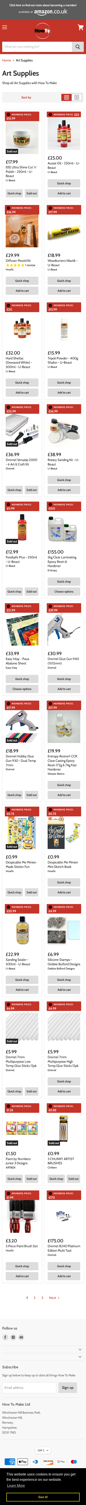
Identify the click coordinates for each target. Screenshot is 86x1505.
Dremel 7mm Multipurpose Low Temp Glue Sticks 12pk (21, 1061)
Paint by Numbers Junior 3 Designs (18, 1161)
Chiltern (52, 1167)
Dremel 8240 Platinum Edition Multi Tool (64, 1248)
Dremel (10, 468)
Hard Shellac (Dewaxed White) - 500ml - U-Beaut (19, 362)
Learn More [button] (16, 1485)
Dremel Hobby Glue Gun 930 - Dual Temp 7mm (21, 760)
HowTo (10, 269)
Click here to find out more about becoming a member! (43, 5)
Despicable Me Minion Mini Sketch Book (63, 864)
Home (6, 60)
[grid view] (66, 97)
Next (53, 1298)
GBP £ (40, 1450)
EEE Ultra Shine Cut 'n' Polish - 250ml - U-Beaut (21, 171)
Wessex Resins (56, 773)
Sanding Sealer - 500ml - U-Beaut (18, 962)
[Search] (78, 47)
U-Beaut (10, 180)
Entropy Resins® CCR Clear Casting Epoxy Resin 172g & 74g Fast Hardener (62, 762)
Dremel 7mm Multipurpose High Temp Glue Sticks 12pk (63, 1061)
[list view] (77, 97)
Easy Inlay (11, 667)
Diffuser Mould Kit (18, 261)
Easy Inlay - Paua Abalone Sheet (17, 661)
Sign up (67, 1387)
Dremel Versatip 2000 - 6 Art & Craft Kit (21, 462)
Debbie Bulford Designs (61, 968)
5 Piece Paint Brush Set (22, 1246)
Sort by (26, 97)
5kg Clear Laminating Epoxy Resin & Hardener (62, 561)
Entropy (52, 570)
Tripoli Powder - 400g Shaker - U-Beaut (63, 360)
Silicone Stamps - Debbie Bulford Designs (64, 962)
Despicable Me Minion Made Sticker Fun (21, 864)
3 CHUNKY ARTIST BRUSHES (61, 1161)
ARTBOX (10, 1167)
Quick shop (14, 193)
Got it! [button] (43, 1497)
